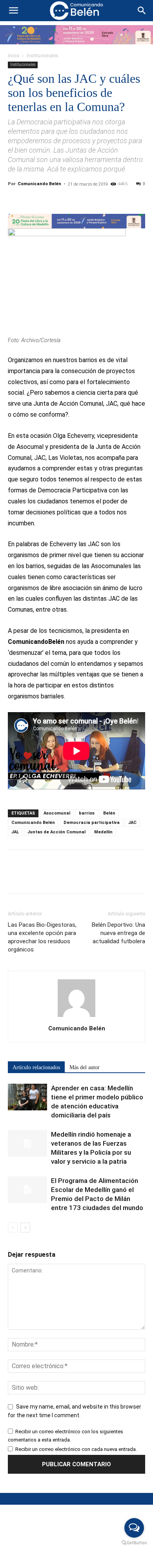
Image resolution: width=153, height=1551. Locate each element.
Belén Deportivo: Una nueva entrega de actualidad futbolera (118, 933)
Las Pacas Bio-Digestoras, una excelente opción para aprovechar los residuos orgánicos (42, 937)
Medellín (103, 832)
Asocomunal (57, 813)
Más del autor (84, 1067)
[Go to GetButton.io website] (134, 1543)
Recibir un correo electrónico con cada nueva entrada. (76, 1449)
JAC (132, 822)
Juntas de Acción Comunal (56, 832)
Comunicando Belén (39, 183)
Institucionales (42, 55)
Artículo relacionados (36, 1067)
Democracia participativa (92, 822)
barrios (87, 813)
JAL (15, 832)
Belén (109, 813)
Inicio (13, 55)
